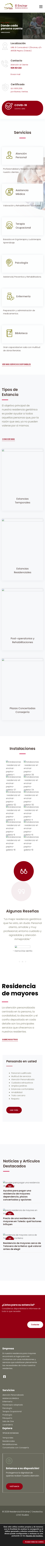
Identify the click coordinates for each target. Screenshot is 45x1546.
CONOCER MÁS (8, 439)
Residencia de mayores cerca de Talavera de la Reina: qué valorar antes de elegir (22, 1246)
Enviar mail (15, 74)
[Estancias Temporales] (22, 480)
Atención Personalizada (13, 1395)
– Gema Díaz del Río (22, 950)
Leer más (14, 1110)
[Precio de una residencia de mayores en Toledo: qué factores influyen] (22, 1211)
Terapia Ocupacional (12, 1411)
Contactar (35, 1325)
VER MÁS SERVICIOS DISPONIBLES (16, 364)
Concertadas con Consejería (15, 1447)
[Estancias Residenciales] (22, 550)
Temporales (7, 1437)
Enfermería (7, 1401)
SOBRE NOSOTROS (10, 1040)
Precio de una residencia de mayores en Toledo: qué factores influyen (22, 1221)
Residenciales (8, 1441)
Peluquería (7, 1418)
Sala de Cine (8, 1421)
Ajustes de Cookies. (34, 1536)
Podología (7, 1415)
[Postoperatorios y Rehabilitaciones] (22, 619)
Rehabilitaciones (9, 1444)
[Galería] (22, 108)
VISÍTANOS (14, 1486)
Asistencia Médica (10, 1398)
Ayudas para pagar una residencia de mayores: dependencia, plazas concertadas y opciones (17, 1195)
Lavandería (7, 1424)
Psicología (7, 1408)
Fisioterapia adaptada (12, 1405)
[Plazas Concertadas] (22, 689)
